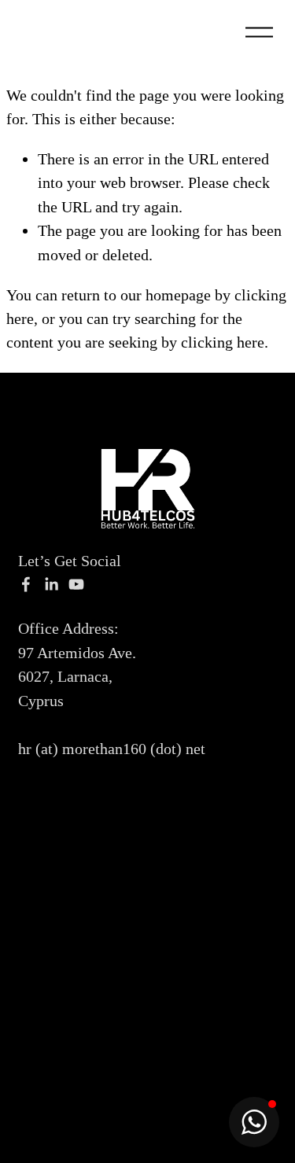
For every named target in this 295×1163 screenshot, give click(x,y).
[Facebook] (26, 584)
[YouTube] (76, 584)
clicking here (222, 342)
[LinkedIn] (51, 584)
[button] (254, 1122)
